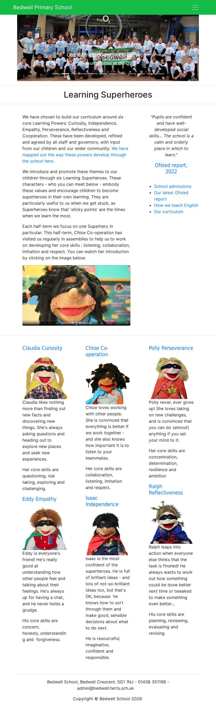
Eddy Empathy (39, 499)
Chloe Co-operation (97, 351)
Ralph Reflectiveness (166, 489)
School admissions (172, 186)
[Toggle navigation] (195, 7)
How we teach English (176, 205)
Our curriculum (169, 211)
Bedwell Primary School (42, 7)
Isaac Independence (102, 501)
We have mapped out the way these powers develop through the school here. (75, 155)
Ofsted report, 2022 (171, 168)
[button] (31, 48)
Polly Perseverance (171, 348)
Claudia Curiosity (42, 348)
